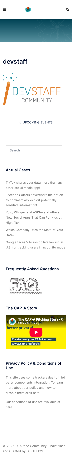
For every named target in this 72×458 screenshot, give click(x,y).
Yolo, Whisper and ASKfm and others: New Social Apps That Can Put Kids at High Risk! (34, 217)
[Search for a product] (67, 9)
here (36, 393)
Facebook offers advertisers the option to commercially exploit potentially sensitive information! (34, 200)
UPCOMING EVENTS (38, 122)
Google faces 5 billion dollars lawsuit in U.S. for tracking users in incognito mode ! (35, 247)
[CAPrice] (36, 9)
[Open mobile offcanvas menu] (4, 9)
